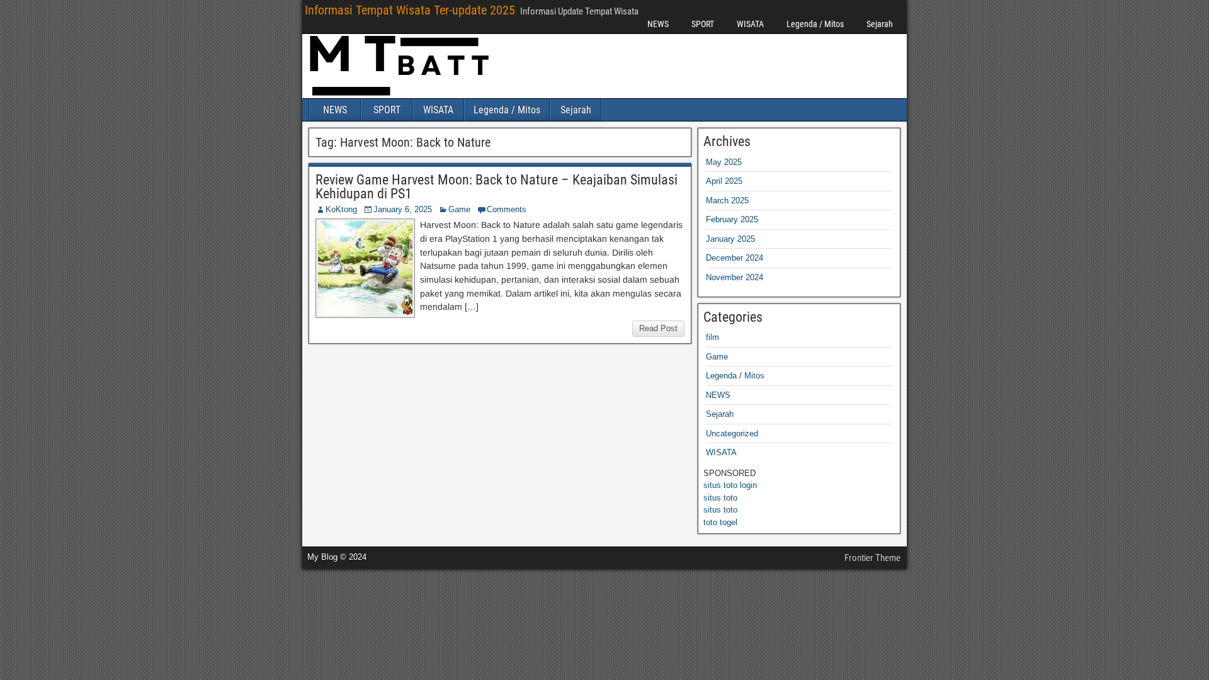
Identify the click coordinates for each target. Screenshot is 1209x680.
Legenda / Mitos (815, 24)
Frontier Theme (872, 558)
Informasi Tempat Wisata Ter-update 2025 (410, 10)
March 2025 (727, 200)
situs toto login (730, 485)
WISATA (750, 24)
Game (459, 209)
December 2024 (734, 258)
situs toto (720, 497)
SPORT (702, 24)
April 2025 (724, 181)
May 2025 (724, 162)
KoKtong (341, 209)
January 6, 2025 (402, 209)
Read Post (658, 328)
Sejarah (879, 24)
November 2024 (734, 277)
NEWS (658, 24)
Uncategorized (732, 433)
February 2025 (732, 219)
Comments (506, 209)
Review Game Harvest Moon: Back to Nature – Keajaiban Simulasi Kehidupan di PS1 (496, 186)
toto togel (720, 522)
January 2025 (730, 239)
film (712, 337)
